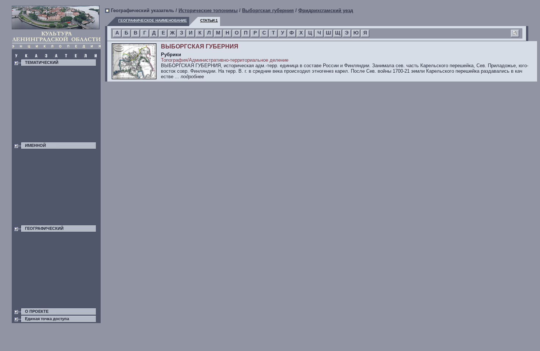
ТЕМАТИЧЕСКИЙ (41, 62)
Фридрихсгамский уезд (325, 10)
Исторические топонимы (208, 10)
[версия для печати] (515, 34)
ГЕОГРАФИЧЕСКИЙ (44, 228)
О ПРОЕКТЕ (36, 311)
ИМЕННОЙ (35, 145)
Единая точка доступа (47, 318)
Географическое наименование (152, 20)
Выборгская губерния (268, 10)
